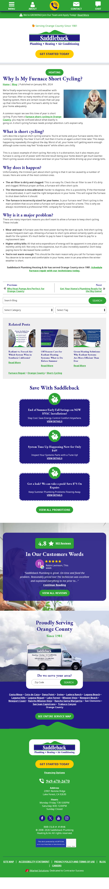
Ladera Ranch (74, 694)
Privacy (69, 846)
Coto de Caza (32, 694)
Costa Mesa (15, 694)
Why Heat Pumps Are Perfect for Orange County (25, 290)
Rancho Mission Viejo (40, 700)
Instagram (67, 818)
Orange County (36, 373)
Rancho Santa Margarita (68, 700)
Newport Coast (17, 700)
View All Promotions (54, 509)
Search (97, 300)
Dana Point (48, 694)
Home (6, 84)
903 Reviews (63, 543)
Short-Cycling (54, 373)
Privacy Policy (47, 844)
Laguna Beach (92, 694)
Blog (14, 84)
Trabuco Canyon (67, 704)
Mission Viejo (69, 697)
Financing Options (54, 772)
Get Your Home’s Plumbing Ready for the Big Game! (81, 290)
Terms (73, 846)
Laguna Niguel (36, 697)
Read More (83, 15)
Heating (54, 72)
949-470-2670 (54, 5)
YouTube (59, 818)
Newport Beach (89, 697)
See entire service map (54, 716)
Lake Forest (53, 697)
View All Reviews (54, 593)
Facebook (42, 818)
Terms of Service (58, 844)
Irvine (60, 694)
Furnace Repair (17, 373)
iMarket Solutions (39, 870)
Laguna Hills (18, 697)
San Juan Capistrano (44, 704)
